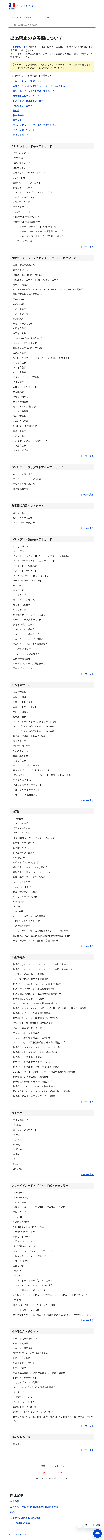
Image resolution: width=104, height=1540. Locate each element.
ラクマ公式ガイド (14, 17)
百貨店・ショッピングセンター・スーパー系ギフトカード (41, 86)
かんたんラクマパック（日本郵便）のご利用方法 (34, 1506)
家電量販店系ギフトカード (26, 95)
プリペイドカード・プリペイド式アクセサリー (35, 125)
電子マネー (18, 120)
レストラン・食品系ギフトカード (29, 100)
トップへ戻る (87, 246)
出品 (12, 1512)
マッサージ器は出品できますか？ (26, 1517)
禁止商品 (14, 1501)
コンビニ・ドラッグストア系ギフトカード (33, 91)
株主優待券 (18, 115)
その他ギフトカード (22, 105)
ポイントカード (20, 135)
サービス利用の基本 (20, 1523)
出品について (50, 17)
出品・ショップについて (33, 17)
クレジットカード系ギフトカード (29, 81)
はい (44, 1472)
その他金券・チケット (24, 130)
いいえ (60, 1472)
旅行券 (16, 110)
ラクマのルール (17, 47)
